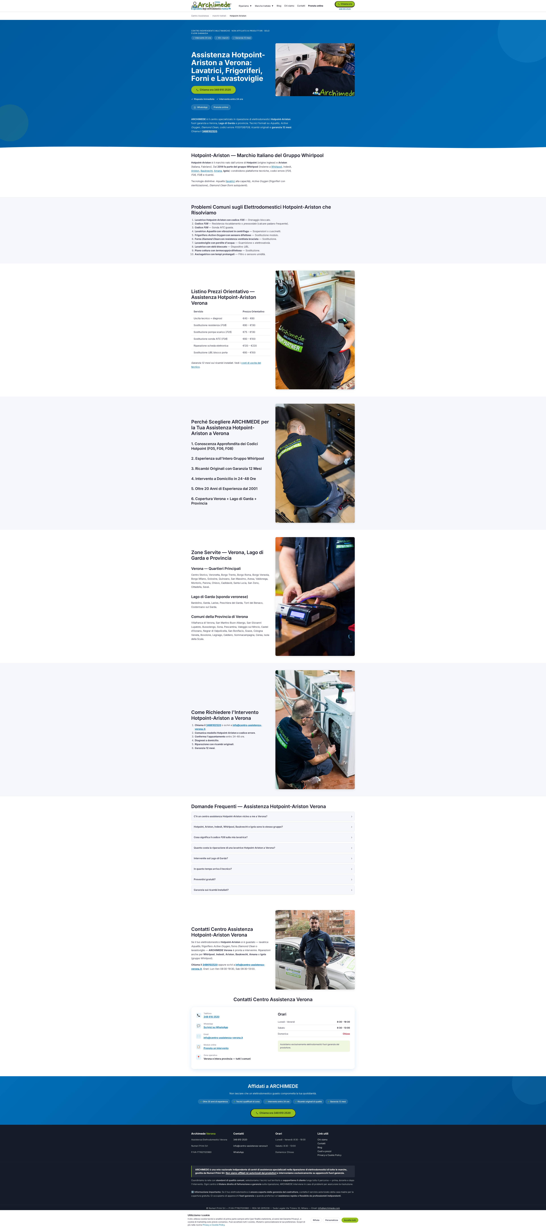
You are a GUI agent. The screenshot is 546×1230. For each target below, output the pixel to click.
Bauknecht (207, 170)
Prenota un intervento (216, 1048)
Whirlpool (276, 166)
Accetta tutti (350, 1220)
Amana (218, 170)
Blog (279, 5)
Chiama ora (346, 4)
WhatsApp (202, 107)
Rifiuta (316, 1220)
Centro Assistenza (200, 16)
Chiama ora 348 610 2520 (215, 89)
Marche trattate (263, 6)
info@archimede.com (329, 1208)
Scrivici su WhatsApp (216, 1027)
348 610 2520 (211, 1016)
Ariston (195, 170)
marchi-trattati (219, 16)
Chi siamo (289, 5)
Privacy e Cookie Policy (329, 1155)
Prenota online (315, 5)
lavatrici (230, 181)
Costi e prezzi (324, 1151)
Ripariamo (244, 6)
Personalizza (331, 1220)
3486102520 (209, 131)
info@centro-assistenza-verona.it (223, 1037)
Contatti (301, 5)
